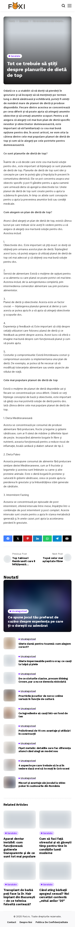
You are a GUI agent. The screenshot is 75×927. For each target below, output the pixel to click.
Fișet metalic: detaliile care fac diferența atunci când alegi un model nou (44, 750)
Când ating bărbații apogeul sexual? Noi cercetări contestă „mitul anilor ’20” (54, 895)
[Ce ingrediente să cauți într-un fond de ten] (9, 713)
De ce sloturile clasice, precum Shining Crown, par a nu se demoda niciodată (43, 680)
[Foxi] (16, 5)
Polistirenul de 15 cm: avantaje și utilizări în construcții (44, 732)
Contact (11, 922)
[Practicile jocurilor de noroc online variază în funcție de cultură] (9, 695)
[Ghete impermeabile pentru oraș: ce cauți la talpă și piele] (9, 661)
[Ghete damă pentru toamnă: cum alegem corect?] (9, 643)
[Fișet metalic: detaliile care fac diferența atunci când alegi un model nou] (9, 747)
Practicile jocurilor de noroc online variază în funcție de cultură (40, 697)
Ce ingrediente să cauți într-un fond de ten (43, 715)
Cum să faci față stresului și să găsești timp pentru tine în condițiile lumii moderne (55, 846)
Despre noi (26, 922)
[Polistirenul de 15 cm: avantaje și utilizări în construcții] (9, 730)
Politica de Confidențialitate (52, 922)
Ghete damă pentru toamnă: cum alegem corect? (44, 645)
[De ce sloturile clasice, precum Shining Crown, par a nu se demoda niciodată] (9, 678)
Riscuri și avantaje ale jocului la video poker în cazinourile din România (41, 784)
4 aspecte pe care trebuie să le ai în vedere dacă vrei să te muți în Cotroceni (43, 767)
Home (12, 21)
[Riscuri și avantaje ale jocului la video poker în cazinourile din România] (9, 782)
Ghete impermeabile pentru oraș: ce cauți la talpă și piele (45, 663)
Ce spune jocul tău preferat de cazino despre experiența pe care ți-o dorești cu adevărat (35, 621)
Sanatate (23, 21)
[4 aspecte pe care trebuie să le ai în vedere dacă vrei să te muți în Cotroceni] (9, 765)
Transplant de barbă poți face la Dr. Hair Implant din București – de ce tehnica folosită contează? (19, 897)
